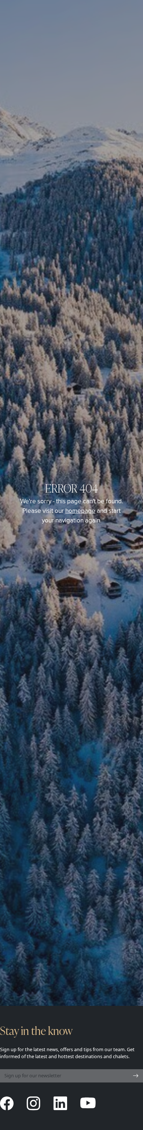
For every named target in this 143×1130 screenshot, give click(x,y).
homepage (80, 510)
